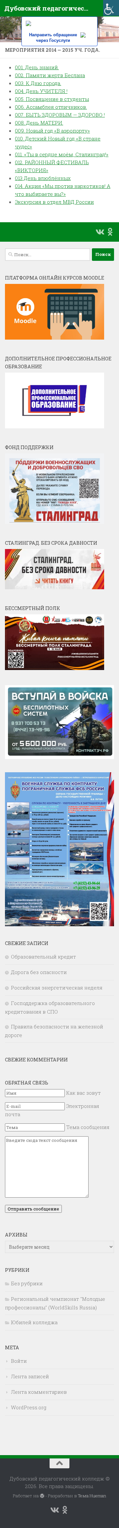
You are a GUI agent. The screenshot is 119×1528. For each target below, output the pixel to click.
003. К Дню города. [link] (38, 83)
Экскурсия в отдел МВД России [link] (54, 202)
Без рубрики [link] (27, 1283)
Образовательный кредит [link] (43, 956)
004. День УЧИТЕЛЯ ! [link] (41, 91)
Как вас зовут (83, 1092)
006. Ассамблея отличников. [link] (51, 107)
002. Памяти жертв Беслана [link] (50, 75)
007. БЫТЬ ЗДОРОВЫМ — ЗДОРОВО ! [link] (60, 114)
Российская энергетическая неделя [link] (56, 987)
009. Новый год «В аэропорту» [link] (52, 130)
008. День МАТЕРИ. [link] (39, 122)
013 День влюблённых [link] (43, 178)
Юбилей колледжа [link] (34, 1322)
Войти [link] (19, 1361)
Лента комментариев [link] (39, 1392)
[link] (111, 8)
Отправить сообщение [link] (33, 1209)
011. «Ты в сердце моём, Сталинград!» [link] (61, 154)
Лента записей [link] (30, 1376)
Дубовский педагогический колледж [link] (47, 8)
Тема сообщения (87, 1127)
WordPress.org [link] (28, 1407)
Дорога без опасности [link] (39, 972)
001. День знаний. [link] (37, 67)
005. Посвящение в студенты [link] (52, 99)
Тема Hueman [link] (92, 1496)
